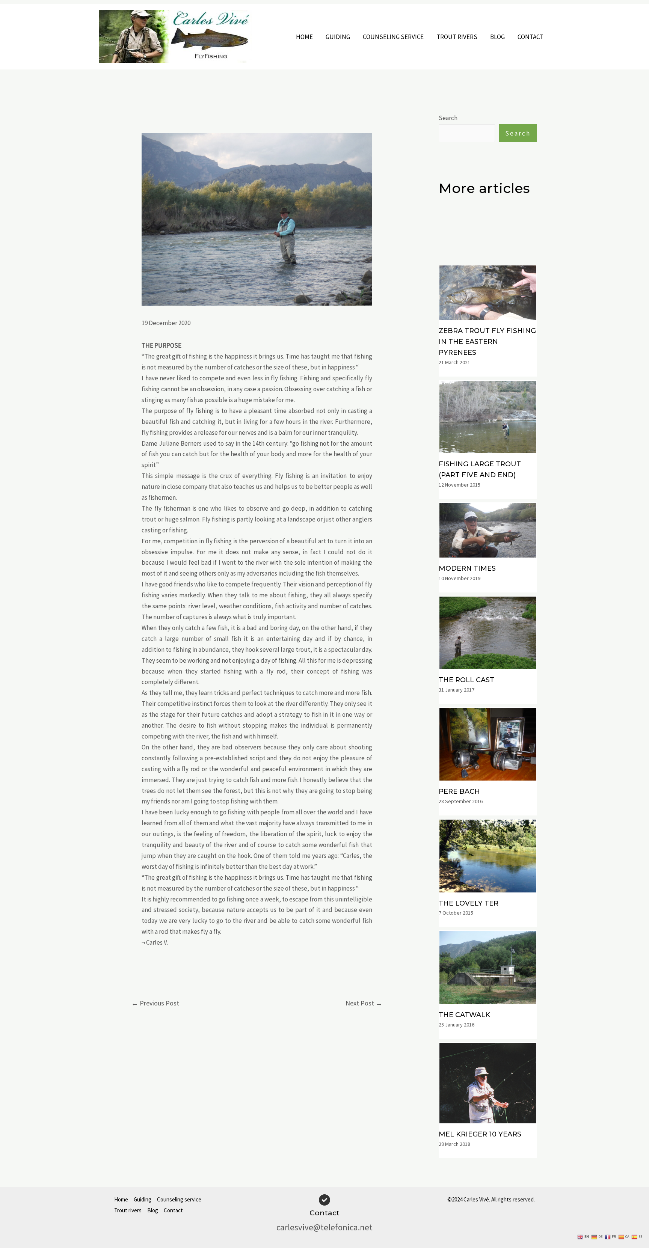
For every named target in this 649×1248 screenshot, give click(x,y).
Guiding (338, 37)
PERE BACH (459, 791)
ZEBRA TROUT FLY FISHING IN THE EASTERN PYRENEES (487, 342)
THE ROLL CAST (466, 680)
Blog (497, 37)
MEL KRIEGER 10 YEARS (480, 1134)
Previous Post (155, 1003)
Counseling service (393, 37)
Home (304, 37)
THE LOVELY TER (468, 903)
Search (448, 118)
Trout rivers (456, 37)
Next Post (364, 1003)
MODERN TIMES (467, 568)
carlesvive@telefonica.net (324, 1227)
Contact (530, 37)
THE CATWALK (464, 1015)
